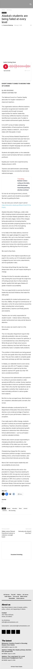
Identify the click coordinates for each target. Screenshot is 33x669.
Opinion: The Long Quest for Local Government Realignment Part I (13, 657)
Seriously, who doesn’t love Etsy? (24, 532)
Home (3, 10)
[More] (20, 29)
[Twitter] (7, 29)
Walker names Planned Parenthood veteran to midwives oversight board (8, 534)
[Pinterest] (11, 29)
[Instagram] (8, 632)
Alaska (8, 508)
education (14, 508)
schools (25, 508)
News (20, 508)
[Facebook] (3, 29)
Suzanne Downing (8, 25)
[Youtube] (18, 632)
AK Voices (9, 10)
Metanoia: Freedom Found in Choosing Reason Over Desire (14, 644)
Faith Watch (5, 647)
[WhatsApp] (15, 29)
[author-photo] (16, 552)
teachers (5, 510)
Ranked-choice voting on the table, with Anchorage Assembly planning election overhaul (23, 185)
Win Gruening (12, 510)
